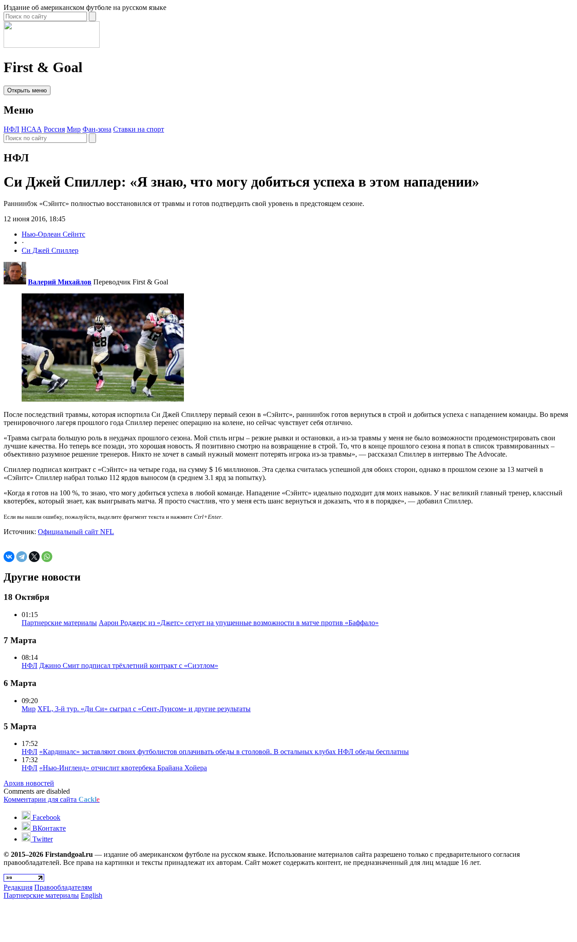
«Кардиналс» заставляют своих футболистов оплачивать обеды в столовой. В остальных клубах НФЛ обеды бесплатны (224, 751)
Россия (54, 129)
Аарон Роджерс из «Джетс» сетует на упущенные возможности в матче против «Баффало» (239, 622)
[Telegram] (21, 556)
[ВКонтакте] (9, 556)
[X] (34, 556)
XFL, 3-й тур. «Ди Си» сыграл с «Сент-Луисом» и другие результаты (144, 709)
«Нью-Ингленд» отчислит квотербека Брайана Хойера (123, 768)
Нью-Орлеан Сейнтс (53, 234)
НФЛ (11, 129)
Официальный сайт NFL (76, 531)
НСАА (31, 129)
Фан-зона (96, 129)
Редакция (18, 887)
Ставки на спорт (138, 129)
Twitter (42, 839)
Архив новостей (29, 783)
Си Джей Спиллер (50, 250)
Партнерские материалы (59, 622)
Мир (74, 129)
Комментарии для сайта (52, 799)
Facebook (45, 817)
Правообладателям (63, 887)
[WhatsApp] (46, 556)
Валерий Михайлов (60, 282)
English (91, 895)
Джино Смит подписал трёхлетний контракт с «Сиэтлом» (128, 665)
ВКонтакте (48, 828)
